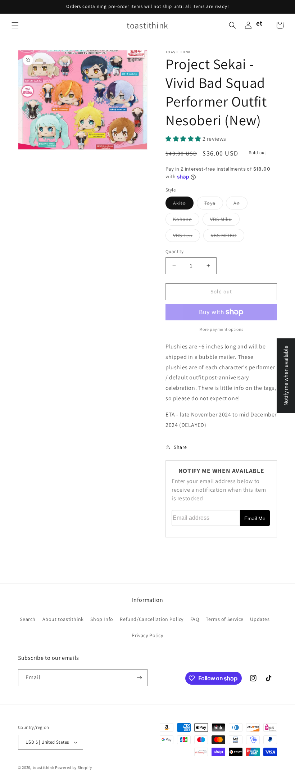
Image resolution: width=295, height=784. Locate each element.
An (240, 204)
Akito (183, 204)
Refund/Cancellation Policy (151, 619)
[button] (15, 25)
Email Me (255, 518)
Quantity (174, 251)
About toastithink (63, 619)
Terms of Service (225, 619)
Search (28, 619)
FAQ (194, 619)
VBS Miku (225, 221)
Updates (259, 619)
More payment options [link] (221, 329)
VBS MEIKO (227, 237)
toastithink (43, 767)
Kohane (186, 221)
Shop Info (101, 619)
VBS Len (186, 237)
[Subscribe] (139, 677)
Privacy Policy (147, 635)
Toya (213, 204)
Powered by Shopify (73, 767)
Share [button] (180, 447)
